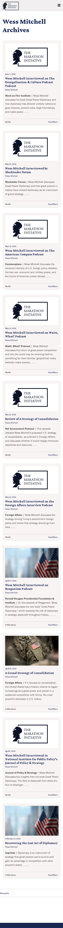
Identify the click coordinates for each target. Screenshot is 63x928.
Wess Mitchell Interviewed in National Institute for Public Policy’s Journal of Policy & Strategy (31, 759)
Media (8, 122)
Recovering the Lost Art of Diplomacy (31, 843)
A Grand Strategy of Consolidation (29, 673)
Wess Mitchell (11, 89)
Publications (10, 625)
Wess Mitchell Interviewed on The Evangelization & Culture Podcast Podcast (30, 82)
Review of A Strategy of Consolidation (31, 419)
